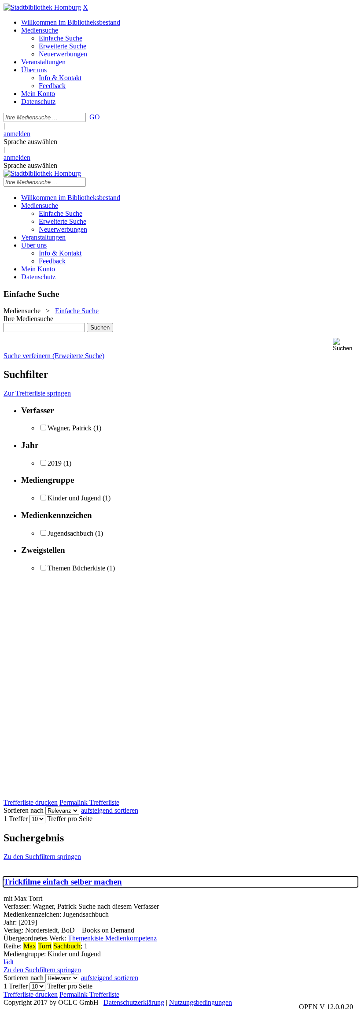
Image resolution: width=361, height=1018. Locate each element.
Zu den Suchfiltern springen (42, 856)
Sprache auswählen (30, 141)
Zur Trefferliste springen (37, 393)
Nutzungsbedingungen (200, 1002)
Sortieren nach (24, 810)
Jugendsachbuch (70, 533)
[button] (345, 345)
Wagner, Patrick (70, 428)
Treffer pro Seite (69, 818)
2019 (55, 463)
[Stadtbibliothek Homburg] (42, 7)
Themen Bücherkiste (76, 568)
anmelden (17, 133)
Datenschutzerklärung (133, 1002)
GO (94, 117)
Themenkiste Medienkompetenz (112, 938)
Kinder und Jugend (74, 498)
